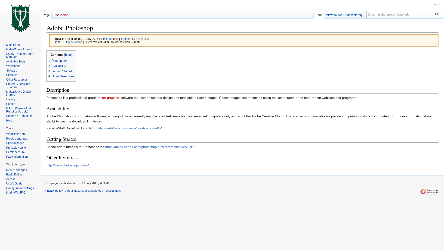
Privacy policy (54, 190)
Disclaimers (113, 190)
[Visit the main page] (20, 18)
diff (58, 42)
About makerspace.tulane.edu (84, 190)
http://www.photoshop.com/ (66, 165)
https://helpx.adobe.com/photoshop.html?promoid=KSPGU (148, 147)
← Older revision (71, 42)
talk (116, 38)
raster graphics (109, 98)
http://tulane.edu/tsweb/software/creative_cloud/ (124, 128)
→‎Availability (141, 38)
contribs (125, 38)
